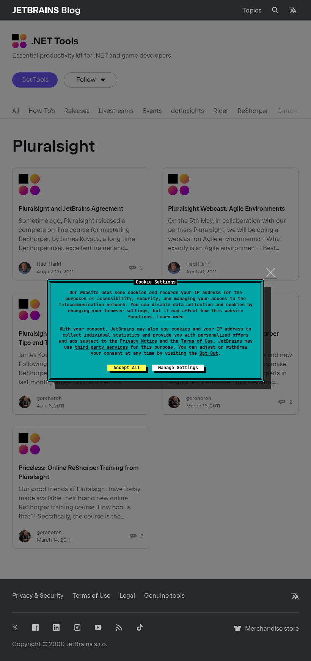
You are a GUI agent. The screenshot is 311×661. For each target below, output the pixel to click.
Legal (127, 595)
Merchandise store (270, 632)
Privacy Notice (138, 341)
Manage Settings (178, 368)
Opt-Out (208, 353)
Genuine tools (164, 595)
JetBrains (79, 644)
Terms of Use (197, 341)
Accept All (126, 368)
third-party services (101, 347)
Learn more (170, 317)
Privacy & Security (37, 595)
